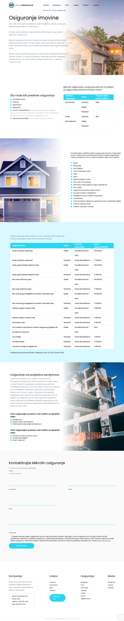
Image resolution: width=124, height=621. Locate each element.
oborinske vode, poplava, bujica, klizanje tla (90, 185)
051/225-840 (23, 601)
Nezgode (84, 582)
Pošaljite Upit (56, 598)
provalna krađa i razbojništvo (84, 193)
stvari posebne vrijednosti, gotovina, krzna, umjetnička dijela (97, 201)
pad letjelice (78, 168)
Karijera (52, 590)
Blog (51, 588)
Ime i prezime (12, 489)
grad (75, 176)
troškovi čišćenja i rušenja (83, 206)
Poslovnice (54, 585)
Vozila (83, 593)
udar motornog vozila (81, 171)
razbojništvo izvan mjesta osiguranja (87, 196)
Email (10, 509)
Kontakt (86, 5)
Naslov (70, 489)
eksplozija (77, 166)
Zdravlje (84, 590)
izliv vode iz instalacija (82, 182)
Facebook (111, 582)
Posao (83, 596)
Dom (82, 585)
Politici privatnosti (104, 541)
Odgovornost (86, 598)
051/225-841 (20, 604)
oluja (75, 174)
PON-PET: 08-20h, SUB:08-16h (55, 10)
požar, (75, 163)
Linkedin (111, 588)
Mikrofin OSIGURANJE (63, 618)
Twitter (110, 585)
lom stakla (77, 187)
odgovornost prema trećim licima (86, 190)
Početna (46, 5)
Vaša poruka (12, 532)
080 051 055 (108, 5)
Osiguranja (56, 5)
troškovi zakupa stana (82, 204)
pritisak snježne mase (82, 179)
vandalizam (78, 198)
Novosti (96, 5)
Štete (67, 5)
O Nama (75, 5)
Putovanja (84, 588)
